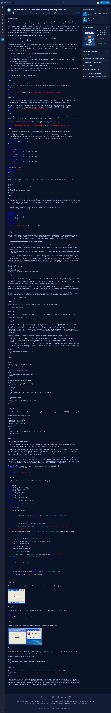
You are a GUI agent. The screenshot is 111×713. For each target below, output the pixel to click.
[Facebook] (41, 697)
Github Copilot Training (92, 69)
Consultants (62, 701)
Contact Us (25, 701)
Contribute (105, 2)
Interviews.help (59, 703)
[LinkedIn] (49, 697)
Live (64, 3)
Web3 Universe (51, 703)
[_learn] (3, 19)
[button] (49, 13)
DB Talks (37, 703)
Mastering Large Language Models (94, 58)
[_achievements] (3, 23)
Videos (41, 3)
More (68, 3)
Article (77, 13)
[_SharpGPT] (3, 35)
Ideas (68, 701)
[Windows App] (58, 697)
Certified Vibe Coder (91, 66)
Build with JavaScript (81, 703)
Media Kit (43, 701)
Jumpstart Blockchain (70, 703)
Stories (26, 703)
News (35, 3)
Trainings (53, 3)
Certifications (85, 701)
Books (60, 3)
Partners (49, 701)
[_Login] (3, 710)
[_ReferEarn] (3, 29)
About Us (19, 701)
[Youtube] (53, 697)
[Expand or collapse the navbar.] (3, 7)
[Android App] (62, 697)
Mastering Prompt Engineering (94, 62)
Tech (31, 3)
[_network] (3, 26)
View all (106, 9)
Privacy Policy (32, 701)
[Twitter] (45, 697)
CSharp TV (31, 703)
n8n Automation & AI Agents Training (95, 76)
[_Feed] (3, 10)
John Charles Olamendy (21, 13)
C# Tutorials (55, 701)
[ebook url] (89, 45)
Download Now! (102, 43)
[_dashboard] (3, 13)
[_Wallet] (3, 16)
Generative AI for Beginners (93, 73)
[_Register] (3, 707)
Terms (38, 701)
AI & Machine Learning (91, 55)
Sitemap (92, 701)
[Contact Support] (70, 697)
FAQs (79, 701)
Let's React (43, 703)
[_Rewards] (3, 32)
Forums (47, 3)
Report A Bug (73, 701)
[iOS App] (66, 697)
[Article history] (30, 13)
